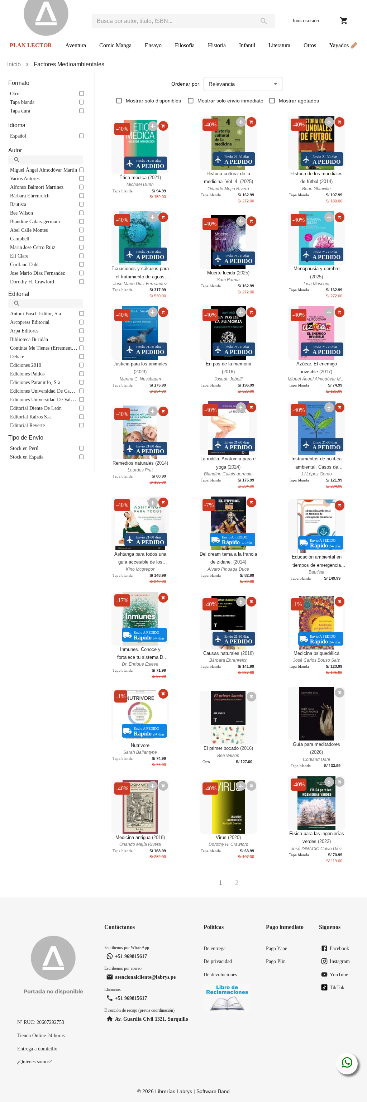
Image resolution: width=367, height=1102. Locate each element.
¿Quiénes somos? (34, 1061)
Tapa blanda (22, 102)
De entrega (214, 948)
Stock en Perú (24, 448)
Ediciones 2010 (25, 365)
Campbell (19, 238)
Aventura (75, 45)
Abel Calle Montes (29, 230)
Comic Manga (115, 45)
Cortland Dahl (24, 264)
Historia (217, 45)
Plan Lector (31, 45)
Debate (17, 356)
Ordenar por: (186, 84)
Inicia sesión (306, 20)
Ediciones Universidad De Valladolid (47, 399)
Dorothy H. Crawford (32, 281)
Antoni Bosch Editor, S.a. (36, 313)
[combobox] (172, 21)
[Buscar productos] (263, 21)
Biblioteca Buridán (29, 339)
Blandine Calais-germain (35, 221)
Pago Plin (276, 961)
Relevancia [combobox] (222, 84)
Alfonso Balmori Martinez (36, 187)
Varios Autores (24, 178)
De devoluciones (220, 974)
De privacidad (218, 961)
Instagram (340, 961)
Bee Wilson (21, 213)
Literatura (279, 45)
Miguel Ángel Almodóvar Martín (43, 170)
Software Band (213, 1091)
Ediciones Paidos (27, 374)
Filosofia (185, 45)
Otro (14, 93)
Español (18, 136)
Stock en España (26, 457)
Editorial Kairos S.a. (31, 417)
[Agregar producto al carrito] (163, 126)
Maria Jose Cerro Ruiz (32, 247)
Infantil (247, 45)
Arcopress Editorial (29, 322)
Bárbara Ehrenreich (29, 195)
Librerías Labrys (173, 1091)
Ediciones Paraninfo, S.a (35, 382)
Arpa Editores (24, 331)
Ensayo (153, 45)
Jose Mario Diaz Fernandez (37, 273)
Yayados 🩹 (343, 45)
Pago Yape (276, 948)
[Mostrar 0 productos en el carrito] (344, 20)
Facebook (339, 948)
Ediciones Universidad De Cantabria (47, 391)
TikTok (337, 987)
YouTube (339, 974)
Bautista (18, 204)
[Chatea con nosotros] (347, 1063)
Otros (310, 45)
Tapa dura (20, 111)
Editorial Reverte (27, 425)
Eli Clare (19, 256)
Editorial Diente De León (36, 408)
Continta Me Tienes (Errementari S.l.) (48, 348)
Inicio (14, 64)
